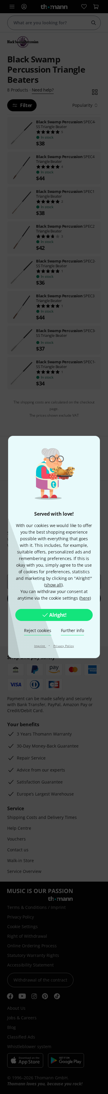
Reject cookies (37, 630)
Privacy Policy (63, 646)
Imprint (40, 646)
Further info (72, 630)
